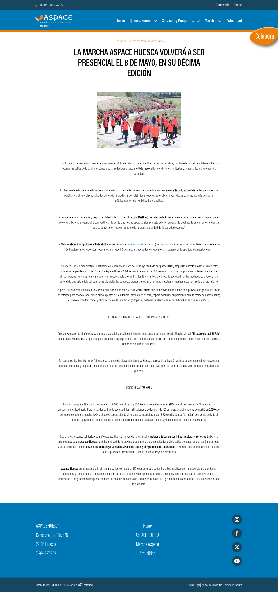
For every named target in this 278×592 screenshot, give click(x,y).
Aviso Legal (194, 585)
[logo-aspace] (54, 16)
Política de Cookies (233, 585)
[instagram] (237, 520)
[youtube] (237, 561)
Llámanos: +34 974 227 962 (50, 5)
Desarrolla (72, 585)
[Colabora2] (263, 27)
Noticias (160, 41)
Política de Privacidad (211, 585)
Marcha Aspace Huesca (144, 41)
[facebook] (237, 533)
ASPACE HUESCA (147, 535)
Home (147, 526)
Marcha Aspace (147, 545)
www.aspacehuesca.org (141, 244)
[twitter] (237, 547)
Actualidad (147, 554)
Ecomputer (88, 585)
